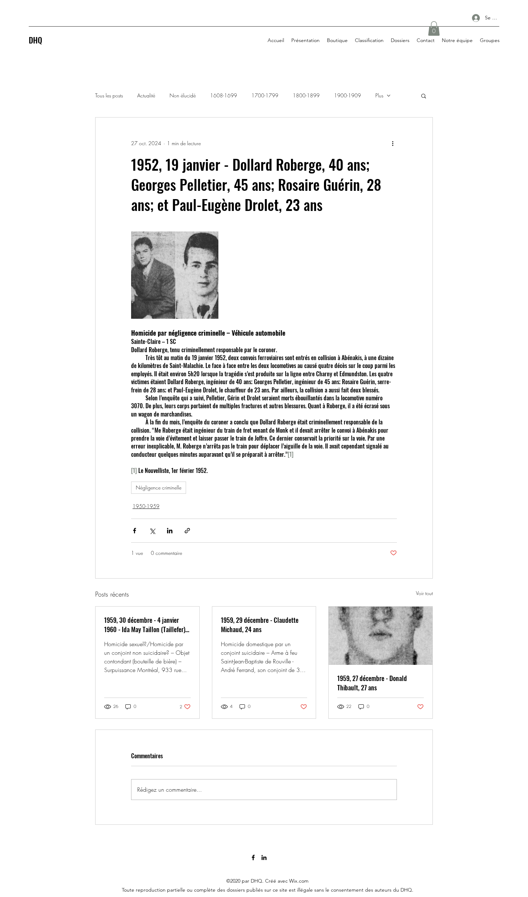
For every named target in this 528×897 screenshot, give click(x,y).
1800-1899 (306, 95)
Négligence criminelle (158, 487)
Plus (379, 95)
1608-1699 (223, 95)
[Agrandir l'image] (174, 275)
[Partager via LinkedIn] (169, 530)
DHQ (35, 40)
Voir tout (424, 593)
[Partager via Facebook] (134, 530)
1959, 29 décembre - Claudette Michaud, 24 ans (259, 624)
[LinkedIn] (264, 857)
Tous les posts (109, 95)
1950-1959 (146, 506)
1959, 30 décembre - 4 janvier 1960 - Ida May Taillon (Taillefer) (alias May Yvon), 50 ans (144, 624)
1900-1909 (347, 95)
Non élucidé (183, 95)
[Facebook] (253, 857)
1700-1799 (264, 95)
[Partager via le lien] (187, 530)
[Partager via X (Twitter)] (152, 530)
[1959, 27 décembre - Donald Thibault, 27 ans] (380, 636)
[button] (434, 28)
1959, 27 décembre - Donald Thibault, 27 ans (372, 682)
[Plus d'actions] (392, 143)
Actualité (146, 95)
